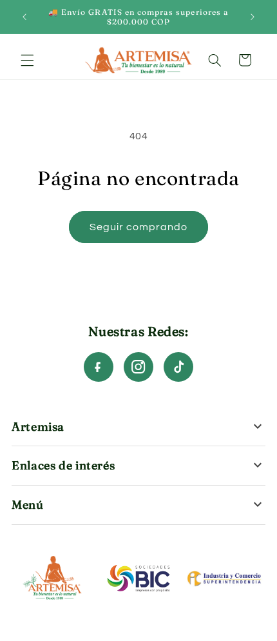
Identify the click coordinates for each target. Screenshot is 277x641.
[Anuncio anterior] (24, 17)
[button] (27, 60)
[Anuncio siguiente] (252, 17)
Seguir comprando (139, 227)
